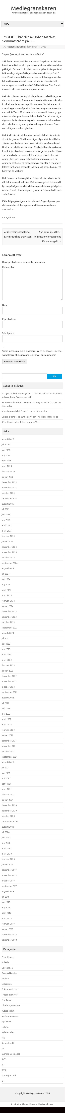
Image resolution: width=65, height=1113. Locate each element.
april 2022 (6, 719)
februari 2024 (8, 601)
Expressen (7, 984)
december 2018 (9, 934)
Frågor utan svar (9, 994)
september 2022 (9, 692)
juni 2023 (6, 644)
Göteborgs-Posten (11, 1005)
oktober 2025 (8, 493)
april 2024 (6, 590)
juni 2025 (6, 514)
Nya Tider (6, 1021)
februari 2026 (8, 471)
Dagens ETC (7, 968)
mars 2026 (7, 466)
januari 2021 (7, 800)
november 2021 (9, 746)
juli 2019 (5, 897)
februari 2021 (8, 794)
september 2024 (9, 563)
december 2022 (9, 676)
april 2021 (6, 784)
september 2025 (9, 498)
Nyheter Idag (8, 1032)
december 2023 (9, 611)
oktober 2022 (8, 687)
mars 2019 (7, 918)
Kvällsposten (8, 1011)
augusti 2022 (8, 697)
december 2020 (9, 805)
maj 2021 (6, 778)
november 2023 (9, 617)
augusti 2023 (8, 633)
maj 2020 (6, 843)
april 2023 (6, 654)
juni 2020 (6, 837)
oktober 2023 (8, 622)
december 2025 (9, 482)
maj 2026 (6, 455)
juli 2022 (5, 703)
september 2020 (9, 821)
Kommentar (8, 267)
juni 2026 (6, 450)
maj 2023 (6, 649)
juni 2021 (6, 773)
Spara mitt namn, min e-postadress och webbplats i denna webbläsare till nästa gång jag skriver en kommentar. (32, 353)
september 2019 (9, 886)
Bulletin (5, 962)
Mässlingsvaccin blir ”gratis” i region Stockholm (24, 411)
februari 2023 (8, 665)
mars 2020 (7, 854)
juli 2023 (5, 638)
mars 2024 (7, 595)
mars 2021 (7, 789)
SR (13, 217)
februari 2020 (8, 859)
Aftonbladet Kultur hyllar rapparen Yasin (21, 422)
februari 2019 (8, 924)
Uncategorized (9, 1075)
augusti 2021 (8, 762)
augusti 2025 (8, 504)
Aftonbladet (7, 957)
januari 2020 (7, 864)
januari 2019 (7, 929)
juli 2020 (5, 832)
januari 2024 (7, 606)
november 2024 (9, 552)
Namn (5, 305)
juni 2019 (6, 902)
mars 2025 (7, 531)
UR (3, 1081)
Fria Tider (6, 1000)
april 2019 (6, 913)
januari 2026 (7, 477)
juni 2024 (6, 579)
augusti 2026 (8, 439)
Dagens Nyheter (9, 973)
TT (3, 1064)
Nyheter (5, 1027)
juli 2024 (5, 574)
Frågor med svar (9, 989)
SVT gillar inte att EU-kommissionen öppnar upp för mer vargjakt (47, 237)
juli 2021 (5, 767)
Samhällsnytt (8, 1043)
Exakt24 (5, 978)
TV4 (4, 1070)
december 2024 (9, 547)
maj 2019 (6, 907)
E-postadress (9, 319)
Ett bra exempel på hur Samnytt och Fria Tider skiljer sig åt (30, 417)
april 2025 (6, 525)
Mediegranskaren (33, 8)
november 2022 (9, 681)
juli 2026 (5, 444)
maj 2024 (6, 584)
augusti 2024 (8, 568)
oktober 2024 (8, 557)
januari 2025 (7, 541)
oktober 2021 (8, 751)
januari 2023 (7, 671)
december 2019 (9, 870)
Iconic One (16, 1104)
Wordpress (47, 1104)
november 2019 (9, 875)
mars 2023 (7, 660)
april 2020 (6, 848)
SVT (4, 1059)
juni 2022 (6, 708)
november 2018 (9, 940)
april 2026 (6, 460)
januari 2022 (7, 735)
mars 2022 (7, 724)
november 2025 (9, 487)
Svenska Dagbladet (11, 1054)
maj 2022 (6, 714)
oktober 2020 (8, 816)
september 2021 (9, 757)
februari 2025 (8, 536)
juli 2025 (5, 509)
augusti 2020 (8, 827)
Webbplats (8, 333)
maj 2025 (6, 520)
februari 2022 (8, 730)
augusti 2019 (8, 891)
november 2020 (9, 810)
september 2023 (9, 627)
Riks (3, 1038)
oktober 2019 (8, 880)
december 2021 (9, 741)
